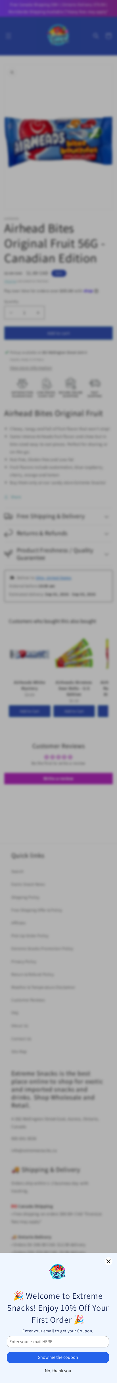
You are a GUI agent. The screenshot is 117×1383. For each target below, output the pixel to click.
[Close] (108, 1261)
